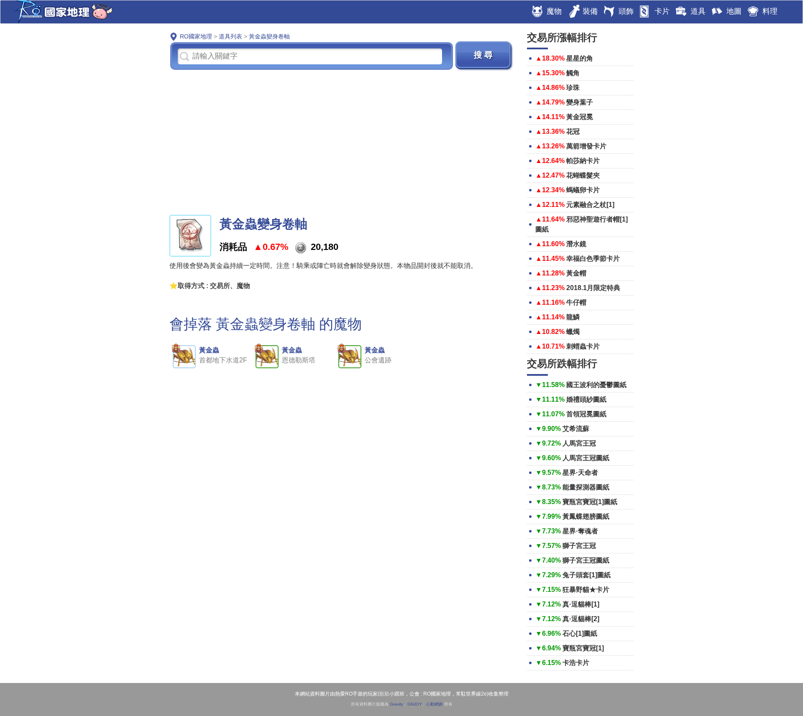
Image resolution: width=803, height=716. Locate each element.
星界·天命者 (580, 472)
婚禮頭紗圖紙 (586, 399)
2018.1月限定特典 (593, 287)
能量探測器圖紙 (586, 487)
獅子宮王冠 (579, 545)
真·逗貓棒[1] (581, 604)
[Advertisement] (341, 141)
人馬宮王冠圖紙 (586, 457)
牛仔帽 (576, 302)
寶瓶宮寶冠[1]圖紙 (590, 501)
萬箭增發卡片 (586, 146)
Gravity (396, 704)
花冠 (573, 131)
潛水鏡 (576, 243)
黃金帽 (576, 273)
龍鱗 (573, 317)
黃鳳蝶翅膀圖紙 (586, 516)
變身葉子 (579, 102)
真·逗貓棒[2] (581, 618)
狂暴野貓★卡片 (586, 589)
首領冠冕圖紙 (586, 414)
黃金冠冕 (579, 116)
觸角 (573, 72)
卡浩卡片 (576, 662)
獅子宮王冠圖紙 (586, 560)
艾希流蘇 (576, 428)
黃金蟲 (209, 350)
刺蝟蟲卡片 (583, 346)
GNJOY (414, 704)
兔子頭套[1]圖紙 (587, 574)
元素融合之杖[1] (590, 204)
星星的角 (579, 58)
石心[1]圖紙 (580, 633)
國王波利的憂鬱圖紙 (596, 384)
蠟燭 (573, 331)
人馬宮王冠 (579, 443)
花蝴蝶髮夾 (583, 175)
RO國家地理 (61, 11)
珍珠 (573, 87)
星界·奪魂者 (580, 531)
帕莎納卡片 (583, 160)
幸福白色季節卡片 (593, 258)
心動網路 (434, 704)
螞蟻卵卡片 (583, 190)
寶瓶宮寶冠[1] (583, 648)
